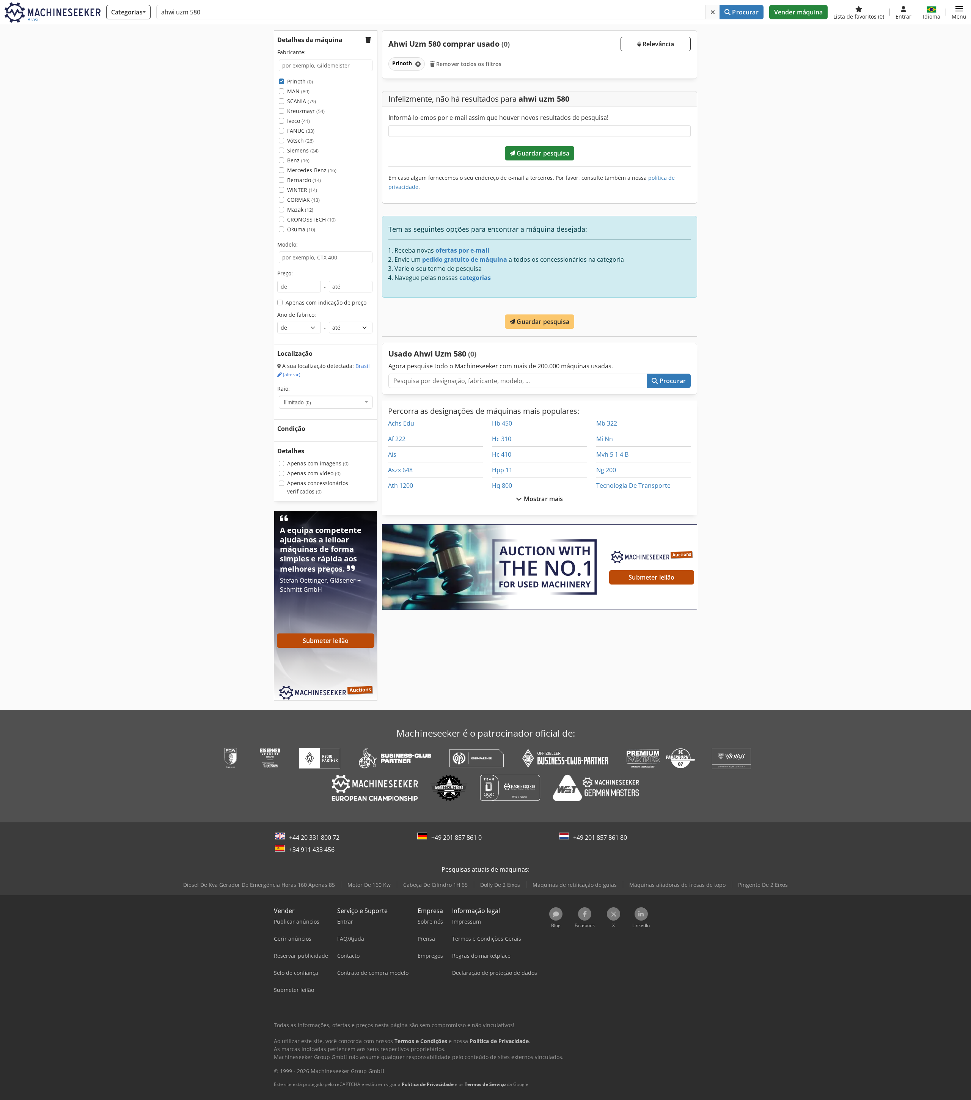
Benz (298, 160)
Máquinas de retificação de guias (575, 884)
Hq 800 (502, 485)
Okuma (301, 229)
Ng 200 (606, 470)
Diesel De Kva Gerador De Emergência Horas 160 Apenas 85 (259, 884)
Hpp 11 (502, 470)
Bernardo (304, 180)
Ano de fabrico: (296, 314)
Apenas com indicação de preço (326, 302)
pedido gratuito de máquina (464, 259)
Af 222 (396, 439)
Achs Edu (401, 423)
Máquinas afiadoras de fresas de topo (677, 884)
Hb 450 (502, 423)
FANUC (300, 130)
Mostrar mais (542, 499)
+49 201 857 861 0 (456, 837)
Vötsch (300, 140)
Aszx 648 (400, 470)
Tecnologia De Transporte (633, 485)
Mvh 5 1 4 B (612, 454)
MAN (298, 91)
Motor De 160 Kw (369, 884)
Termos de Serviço (485, 1084)
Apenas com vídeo (314, 473)
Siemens (303, 150)
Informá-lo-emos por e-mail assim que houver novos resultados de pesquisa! (498, 117)
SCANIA (301, 101)
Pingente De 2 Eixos (763, 884)
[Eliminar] (712, 12)
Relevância (657, 44)
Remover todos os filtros (468, 64)
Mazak (300, 209)
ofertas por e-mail (462, 250)
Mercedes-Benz (311, 170)
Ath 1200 (400, 485)
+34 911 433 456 (312, 849)
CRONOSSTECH (311, 219)
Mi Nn (604, 439)
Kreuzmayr (306, 111)
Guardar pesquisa (542, 153)
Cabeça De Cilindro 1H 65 (435, 884)
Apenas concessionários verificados (317, 487)
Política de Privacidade (428, 1084)
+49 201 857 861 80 (600, 837)
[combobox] (325, 402)
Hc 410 (501, 454)
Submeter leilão (651, 577)
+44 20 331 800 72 (314, 837)
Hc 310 (501, 439)
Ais (392, 454)
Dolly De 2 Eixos (500, 884)
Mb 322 (606, 423)
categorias (475, 277)
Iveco (298, 120)
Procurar (744, 12)
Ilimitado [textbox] (297, 402)
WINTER (302, 189)
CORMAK (303, 199)
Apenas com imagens (318, 463)
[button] (959, 12)
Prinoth (300, 81)
